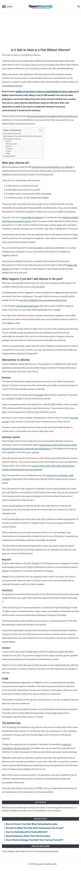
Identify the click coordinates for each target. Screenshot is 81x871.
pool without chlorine (12, 85)
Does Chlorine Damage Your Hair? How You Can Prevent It (34, 840)
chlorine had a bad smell (27, 306)
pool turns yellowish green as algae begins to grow (43, 300)
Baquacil (8, 146)
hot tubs (39, 395)
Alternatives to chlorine (12, 139)
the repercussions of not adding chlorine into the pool (52, 116)
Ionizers (8, 151)
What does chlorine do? (12, 133)
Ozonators (9, 149)
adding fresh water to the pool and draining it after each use (46, 91)
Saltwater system (12, 144)
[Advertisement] (40, 31)
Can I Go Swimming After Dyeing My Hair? (27, 832)
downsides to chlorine (32, 217)
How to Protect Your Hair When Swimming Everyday (32, 824)
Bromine (8, 141)
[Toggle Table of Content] (39, 130)
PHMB (8, 153)
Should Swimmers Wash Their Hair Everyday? (28, 836)
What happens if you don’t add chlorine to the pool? (22, 136)
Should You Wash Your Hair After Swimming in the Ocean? (35, 828)
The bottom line (9, 156)
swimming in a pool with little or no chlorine (52, 167)
